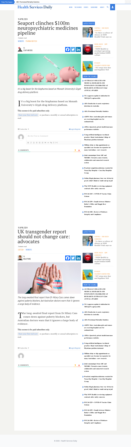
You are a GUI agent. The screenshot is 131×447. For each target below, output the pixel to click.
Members (21, 41)
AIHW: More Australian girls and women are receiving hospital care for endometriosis (98, 119)
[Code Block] (48, 142)
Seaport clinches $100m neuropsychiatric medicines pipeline (48, 28)
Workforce (97, 30)
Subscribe (94, 7)
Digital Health (98, 44)
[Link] (51, 142)
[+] (56, 142)
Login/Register (76, 129)
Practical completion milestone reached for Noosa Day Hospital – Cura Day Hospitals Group (98, 170)
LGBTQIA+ (21, 249)
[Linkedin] (78, 49)
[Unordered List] (42, 142)
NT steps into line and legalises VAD (102, 68)
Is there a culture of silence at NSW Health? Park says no (103, 35)
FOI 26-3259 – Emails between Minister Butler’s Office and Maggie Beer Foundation (97, 204)
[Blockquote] (45, 142)
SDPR (105, 44)
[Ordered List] (39, 142)
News (70, 7)
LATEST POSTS (88, 23)
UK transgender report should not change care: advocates (44, 236)
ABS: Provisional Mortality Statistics (27, 2)
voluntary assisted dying (102, 65)
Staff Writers (28, 50)
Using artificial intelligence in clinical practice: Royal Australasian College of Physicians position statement (97, 137)
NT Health (97, 63)
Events (86, 7)
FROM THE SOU (88, 76)
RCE (95, 76)
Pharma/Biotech (31, 41)
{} (53, 142)
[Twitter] (73, 49)
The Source (78, 7)
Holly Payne (27, 259)
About (102, 7)
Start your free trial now (28, 115)
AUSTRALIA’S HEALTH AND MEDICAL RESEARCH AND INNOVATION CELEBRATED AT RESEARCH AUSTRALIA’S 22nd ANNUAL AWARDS (96, 85)
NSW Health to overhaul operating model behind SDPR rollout (102, 52)
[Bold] (28, 142)
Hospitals (97, 28)
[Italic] (31, 142)
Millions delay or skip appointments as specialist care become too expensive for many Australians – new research (97, 147)
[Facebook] (67, 49)
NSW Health (105, 28)
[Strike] (36, 142)
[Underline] (33, 142)
